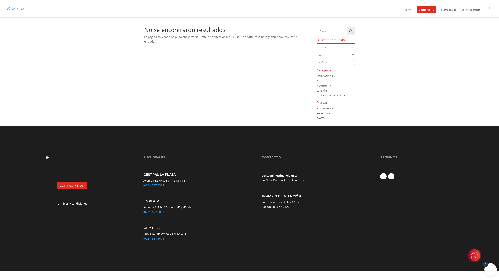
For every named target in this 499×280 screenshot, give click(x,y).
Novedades (448, 9)
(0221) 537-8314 (153, 185)
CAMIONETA (324, 86)
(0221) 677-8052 (153, 212)
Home (408, 9)
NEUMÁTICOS (325, 76)
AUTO (320, 81)
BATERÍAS (322, 90)
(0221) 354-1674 (153, 238)
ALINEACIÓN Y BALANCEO (332, 95)
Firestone (323, 113)
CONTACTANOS (72, 185)
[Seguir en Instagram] (391, 176)
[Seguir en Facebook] (383, 176)
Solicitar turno (471, 9)
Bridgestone (325, 108)
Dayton (321, 118)
